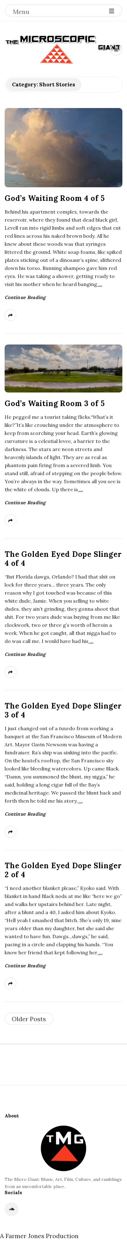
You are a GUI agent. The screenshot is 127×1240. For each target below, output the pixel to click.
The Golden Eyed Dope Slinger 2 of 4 (63, 870)
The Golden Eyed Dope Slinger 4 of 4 (63, 558)
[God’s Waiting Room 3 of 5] (63, 368)
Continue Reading (25, 297)
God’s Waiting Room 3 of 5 (55, 403)
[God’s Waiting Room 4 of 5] (63, 147)
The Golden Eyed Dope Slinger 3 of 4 (63, 710)
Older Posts (29, 1019)
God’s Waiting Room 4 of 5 (55, 198)
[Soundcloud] (11, 1209)
